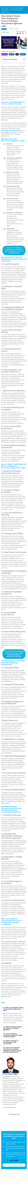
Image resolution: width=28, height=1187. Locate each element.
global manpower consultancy (16, 941)
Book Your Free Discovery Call (14, 1165)
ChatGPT (11, 54)
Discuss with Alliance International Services (14, 655)
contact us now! (14, 253)
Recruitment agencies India (10, 130)
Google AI (22, 54)
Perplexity (4, 54)
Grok (17, 54)
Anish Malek (6, 32)
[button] (14, 59)
